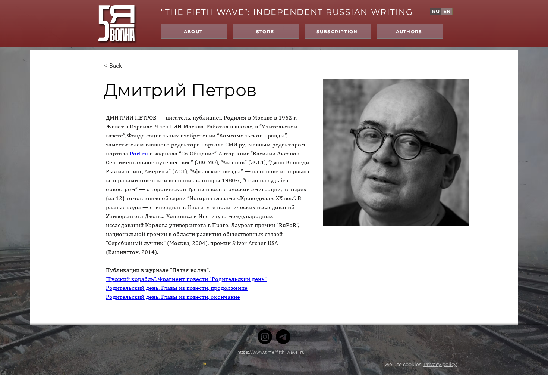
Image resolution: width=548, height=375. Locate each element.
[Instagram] (265, 336)
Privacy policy (440, 364)
